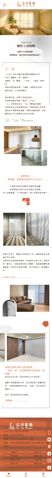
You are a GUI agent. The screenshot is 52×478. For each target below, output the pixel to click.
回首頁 (14, 452)
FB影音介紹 (14, 459)
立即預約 (9, 400)
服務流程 (14, 456)
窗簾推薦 (19, 466)
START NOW (9, 277)
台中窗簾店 (26, 469)
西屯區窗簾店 (28, 466)
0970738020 (21, 431)
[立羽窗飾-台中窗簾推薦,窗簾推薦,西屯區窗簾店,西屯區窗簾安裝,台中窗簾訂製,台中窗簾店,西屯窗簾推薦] (26, 4)
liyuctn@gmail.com (22, 439)
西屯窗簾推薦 (36, 469)
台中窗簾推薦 (10, 466)
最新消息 (14, 463)
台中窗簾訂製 (16, 469)
